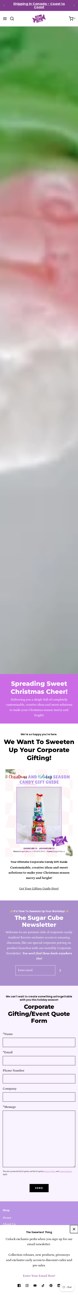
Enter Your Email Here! (39, 1276)
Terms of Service (65, 1171)
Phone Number (13, 1070)
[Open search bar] (13, 19)
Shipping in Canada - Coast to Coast (39, 5)
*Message (9, 1107)
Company (10, 1089)
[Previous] (4, 5)
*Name (8, 1034)
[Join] (60, 970)
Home (7, 1218)
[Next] (74, 5)
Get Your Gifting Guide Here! (39, 888)
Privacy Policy (49, 1171)
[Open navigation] (5, 19)
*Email (8, 1052)
